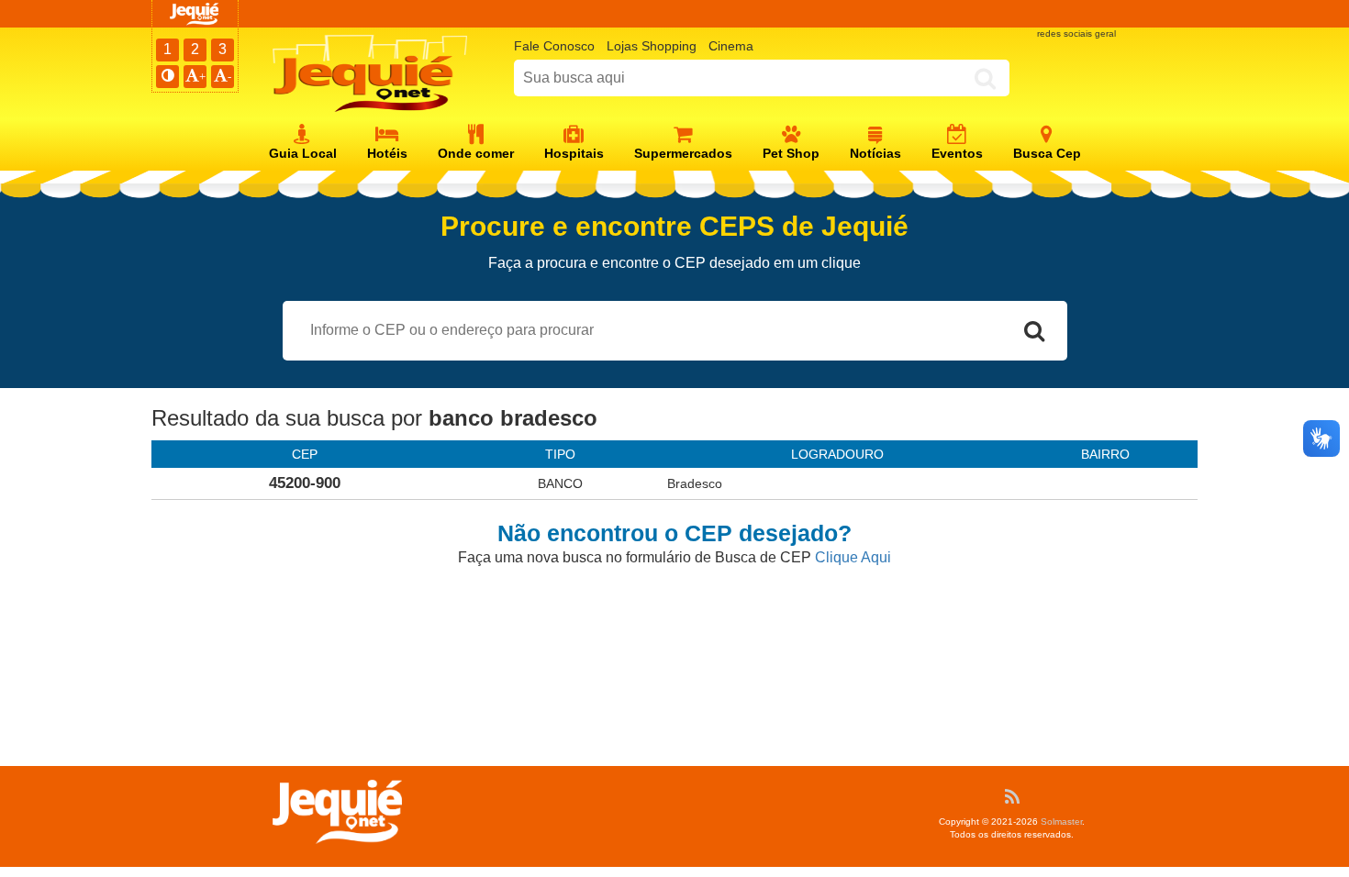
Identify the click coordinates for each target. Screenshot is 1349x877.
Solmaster (1061, 821)
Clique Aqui (853, 557)
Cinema (730, 46)
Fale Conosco (554, 46)
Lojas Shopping (652, 46)
